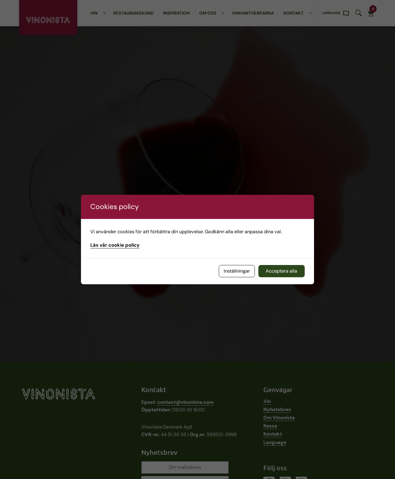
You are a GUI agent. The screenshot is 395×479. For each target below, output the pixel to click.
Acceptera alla (281, 271)
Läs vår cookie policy (115, 245)
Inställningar (237, 271)
